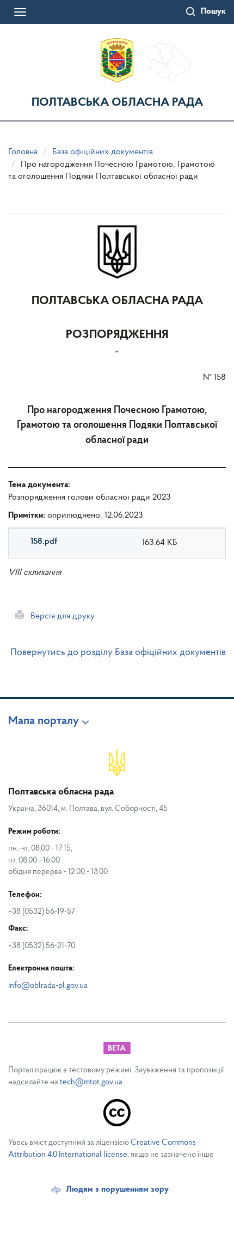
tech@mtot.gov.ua (91, 1082)
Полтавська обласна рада (117, 102)
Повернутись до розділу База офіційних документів (118, 653)
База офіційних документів (102, 152)
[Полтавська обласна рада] (117, 60)
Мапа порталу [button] (43, 721)
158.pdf (43, 541)
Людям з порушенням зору (117, 1189)
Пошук (213, 11)
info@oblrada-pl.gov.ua (48, 986)
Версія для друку (59, 616)
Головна (23, 152)
